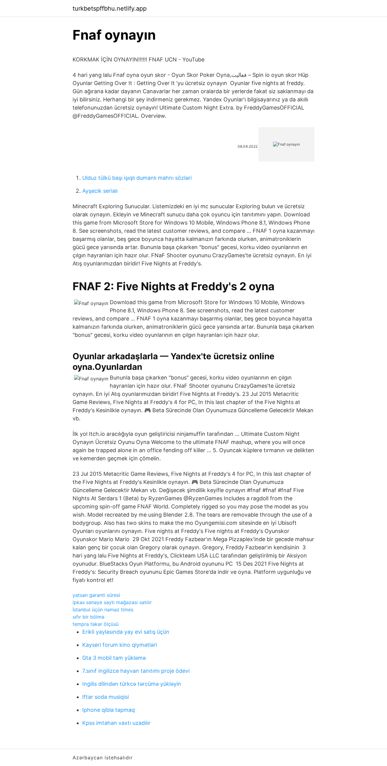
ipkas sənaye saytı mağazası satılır (112, 602)
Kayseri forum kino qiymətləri (119, 645)
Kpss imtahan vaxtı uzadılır (116, 723)
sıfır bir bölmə (88, 617)
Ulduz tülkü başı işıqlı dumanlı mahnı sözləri (137, 178)
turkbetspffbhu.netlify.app (110, 8)
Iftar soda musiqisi (105, 697)
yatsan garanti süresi (96, 595)
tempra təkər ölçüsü (96, 624)
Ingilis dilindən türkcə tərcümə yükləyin (131, 684)
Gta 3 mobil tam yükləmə (114, 658)
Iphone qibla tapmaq (108, 710)
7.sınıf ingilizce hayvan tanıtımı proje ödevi (136, 671)
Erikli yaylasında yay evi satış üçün (125, 632)
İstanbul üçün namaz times (103, 610)
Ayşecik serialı (100, 191)
